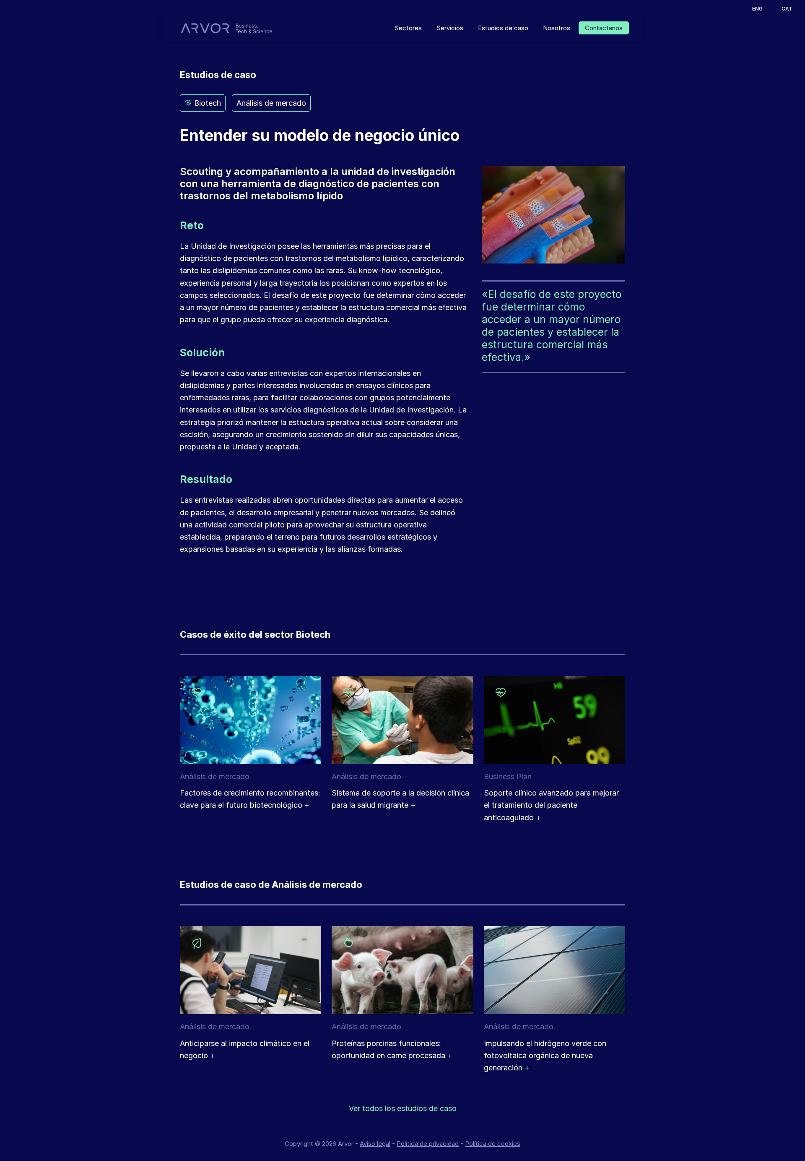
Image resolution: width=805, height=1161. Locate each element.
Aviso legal (375, 1144)
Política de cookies (492, 1144)
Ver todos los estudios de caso (403, 1108)
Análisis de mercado (271, 103)
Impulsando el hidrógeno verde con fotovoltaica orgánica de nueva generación (545, 1055)
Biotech (206, 103)
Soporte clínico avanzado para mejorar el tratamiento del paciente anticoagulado (551, 805)
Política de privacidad (428, 1144)
